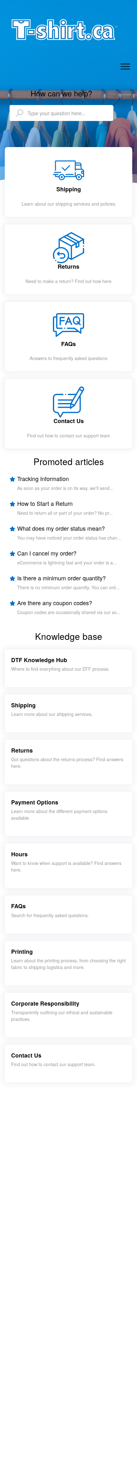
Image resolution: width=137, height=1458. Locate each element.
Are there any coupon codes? (54, 602)
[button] (125, 67)
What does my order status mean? (61, 528)
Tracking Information (43, 478)
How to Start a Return (45, 503)
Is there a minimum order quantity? (61, 578)
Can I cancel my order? (46, 553)
